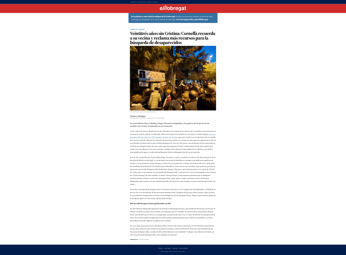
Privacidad (175, 248)
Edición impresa (183, 248)
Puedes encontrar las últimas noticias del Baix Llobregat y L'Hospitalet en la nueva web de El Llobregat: (172, 18)
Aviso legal (167, 248)
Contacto (160, 248)
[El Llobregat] (173, 8)
